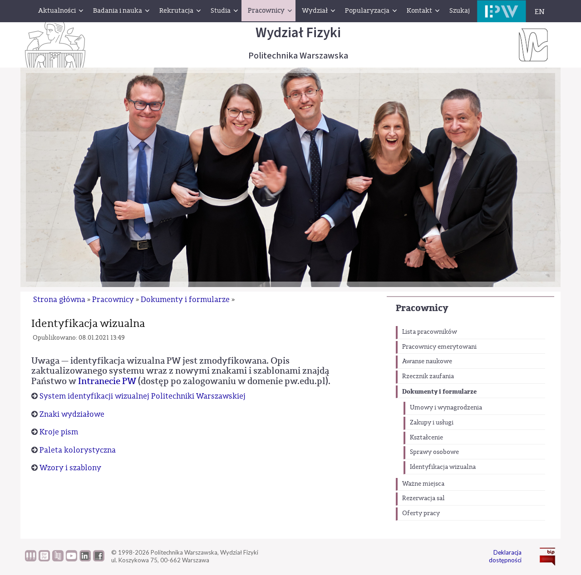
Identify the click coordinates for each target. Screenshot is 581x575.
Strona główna (59, 299)
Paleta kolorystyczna (77, 450)
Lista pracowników (429, 332)
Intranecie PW (107, 381)
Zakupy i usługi (431, 423)
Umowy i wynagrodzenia (446, 408)
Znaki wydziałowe (71, 414)
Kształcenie (426, 438)
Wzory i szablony (70, 468)
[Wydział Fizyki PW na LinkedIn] (85, 559)
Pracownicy (422, 308)
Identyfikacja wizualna (443, 467)
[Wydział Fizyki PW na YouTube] (71, 559)
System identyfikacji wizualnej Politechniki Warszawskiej (142, 396)
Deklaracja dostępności (505, 556)
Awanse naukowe (427, 361)
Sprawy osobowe (434, 452)
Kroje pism (58, 432)
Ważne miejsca (423, 484)
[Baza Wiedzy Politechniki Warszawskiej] (44, 559)
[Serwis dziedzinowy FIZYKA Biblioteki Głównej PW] (58, 559)
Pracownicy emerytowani (439, 347)
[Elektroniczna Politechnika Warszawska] (501, 11)
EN (540, 11)
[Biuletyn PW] (30, 559)
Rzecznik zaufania (428, 376)
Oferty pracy (421, 513)
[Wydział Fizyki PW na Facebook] (98, 559)
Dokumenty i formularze (439, 391)
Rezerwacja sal (423, 498)
